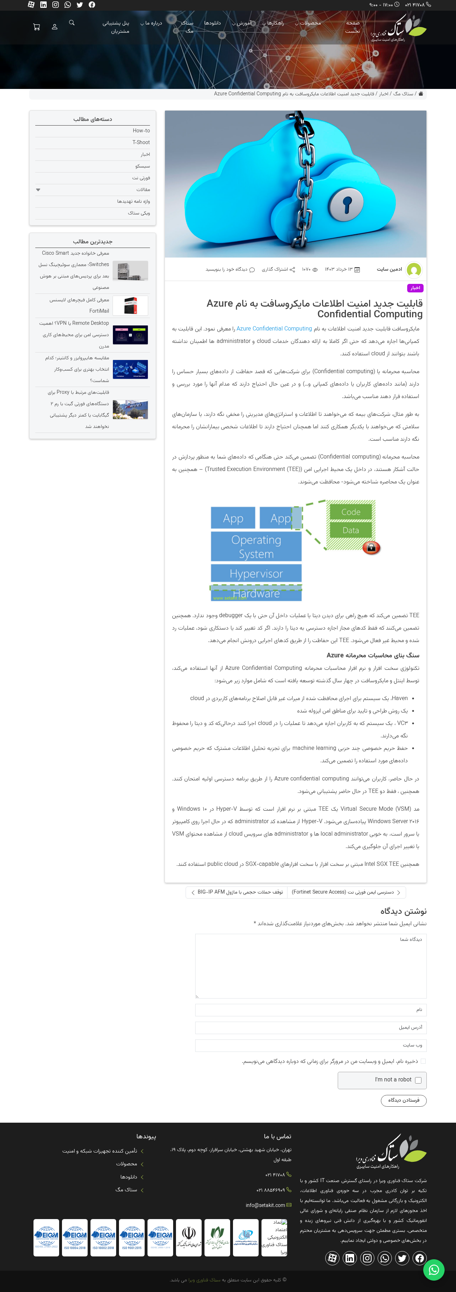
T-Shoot (141, 143)
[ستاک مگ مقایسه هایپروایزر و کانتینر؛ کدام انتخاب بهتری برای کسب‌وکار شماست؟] (129, 369)
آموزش (244, 23)
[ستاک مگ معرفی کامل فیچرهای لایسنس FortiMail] (129, 305)
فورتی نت (141, 178)
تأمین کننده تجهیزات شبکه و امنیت (99, 1151)
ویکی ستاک (139, 213)
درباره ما (153, 23)
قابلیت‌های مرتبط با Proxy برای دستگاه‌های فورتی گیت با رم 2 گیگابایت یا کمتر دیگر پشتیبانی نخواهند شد (78, 409)
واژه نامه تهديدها (133, 202)
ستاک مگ (187, 27)
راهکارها (275, 23)
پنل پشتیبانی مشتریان (116, 27)
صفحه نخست (352, 27)
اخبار (383, 94)
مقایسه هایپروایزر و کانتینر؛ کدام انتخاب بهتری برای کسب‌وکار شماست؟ (77, 369)
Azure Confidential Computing (274, 329)
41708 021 (415, 5)
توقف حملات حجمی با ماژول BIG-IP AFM (240, 892)
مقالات (143, 190)
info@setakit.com (265, 1206)
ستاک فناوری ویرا (204, 1280)
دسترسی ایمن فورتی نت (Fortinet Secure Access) (343, 892)
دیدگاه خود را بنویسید (227, 269)
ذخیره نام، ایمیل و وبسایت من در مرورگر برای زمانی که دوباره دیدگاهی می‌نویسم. (330, 1061)
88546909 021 (270, 1191)
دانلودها (212, 23)
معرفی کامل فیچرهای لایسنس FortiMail (79, 305)
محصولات (310, 23)
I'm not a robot (393, 1080)
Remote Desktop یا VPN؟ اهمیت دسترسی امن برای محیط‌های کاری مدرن (74, 334)
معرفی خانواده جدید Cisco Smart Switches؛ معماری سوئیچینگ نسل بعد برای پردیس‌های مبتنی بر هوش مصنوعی (73, 271)
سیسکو (142, 166)
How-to (141, 131)
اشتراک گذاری (275, 269)
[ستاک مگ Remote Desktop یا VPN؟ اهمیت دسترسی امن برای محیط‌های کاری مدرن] (129, 334)
